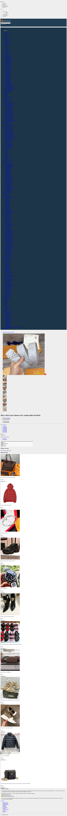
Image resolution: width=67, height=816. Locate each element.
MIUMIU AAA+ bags (9, 140)
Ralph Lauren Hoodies (9, 183)
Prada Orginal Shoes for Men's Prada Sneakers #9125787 (8, 560)
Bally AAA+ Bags (8, 141)
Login (6, 13)
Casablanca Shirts (8, 318)
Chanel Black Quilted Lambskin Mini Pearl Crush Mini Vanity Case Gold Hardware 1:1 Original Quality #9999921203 (15, 783)
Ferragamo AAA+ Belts (9, 106)
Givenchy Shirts (7, 323)
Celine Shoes (7, 289)
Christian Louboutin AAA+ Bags (10, 136)
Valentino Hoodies (8, 182)
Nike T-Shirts (7, 255)
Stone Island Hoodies (8, 181)
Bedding (6, 309)
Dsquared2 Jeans (8, 195)
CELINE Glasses (8, 80)
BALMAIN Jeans (8, 209)
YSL (6, 47)
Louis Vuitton (7, 32)
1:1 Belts (5, 101)
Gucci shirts (7, 316)
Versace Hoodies (8, 180)
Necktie (6, 306)
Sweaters (6, 155)
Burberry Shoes (7, 271)
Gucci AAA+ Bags (8, 124)
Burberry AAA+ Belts (9, 113)
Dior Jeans (7, 198)
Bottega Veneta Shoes (8, 287)
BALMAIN (7, 54)
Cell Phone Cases (8, 96)
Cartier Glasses (7, 70)
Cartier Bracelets (8, 307)
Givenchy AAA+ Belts (9, 116)
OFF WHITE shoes (8, 277)
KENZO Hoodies (8, 190)
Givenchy (6, 48)
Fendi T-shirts (7, 226)
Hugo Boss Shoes (8, 295)
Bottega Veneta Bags (8, 144)
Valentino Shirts (7, 322)
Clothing (5, 149)
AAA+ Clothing (5, 809)
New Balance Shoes (8, 293)
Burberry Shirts (7, 313)
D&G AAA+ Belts (8, 114)
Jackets (6, 154)
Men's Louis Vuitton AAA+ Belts (8, 332)
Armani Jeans (7, 201)
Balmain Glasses (8, 92)
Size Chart (4, 424)
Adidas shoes (7, 281)
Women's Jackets (8, 60)
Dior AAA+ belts (8, 107)
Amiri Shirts (7, 321)
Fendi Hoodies (7, 173)
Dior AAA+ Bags (8, 126)
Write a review (7, 436)
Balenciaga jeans (8, 207)
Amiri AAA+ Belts (8, 118)
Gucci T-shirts (7, 218)
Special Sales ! (5, 803)
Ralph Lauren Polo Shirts (9, 238)
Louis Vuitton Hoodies (9, 163)
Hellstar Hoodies (8, 178)
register (7, 450)
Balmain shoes (7, 280)
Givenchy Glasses (8, 90)
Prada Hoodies (7, 171)
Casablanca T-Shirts (8, 231)
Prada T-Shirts (7, 223)
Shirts (6, 156)
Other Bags (7, 143)
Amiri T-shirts (7, 221)
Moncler (6, 40)
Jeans (6, 152)
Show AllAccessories (6, 310)
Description (5, 438)
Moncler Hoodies (8, 167)
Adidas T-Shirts (7, 250)
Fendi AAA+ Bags (8, 131)
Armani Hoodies (8, 191)
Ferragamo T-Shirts (8, 254)
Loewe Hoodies (7, 176)
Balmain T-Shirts (8, 233)
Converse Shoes (7, 297)
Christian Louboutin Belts (9, 121)
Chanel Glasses (7, 73)
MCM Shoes (7, 294)
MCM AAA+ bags (8, 139)
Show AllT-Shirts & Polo (7, 258)
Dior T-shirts (7, 220)
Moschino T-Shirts (8, 247)
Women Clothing (6, 56)
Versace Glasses (7, 75)
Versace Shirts (7, 315)
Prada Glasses (7, 72)
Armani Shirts (7, 325)
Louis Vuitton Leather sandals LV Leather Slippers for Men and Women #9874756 (11, 644)
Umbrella (6, 308)
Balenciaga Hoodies (8, 166)
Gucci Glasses (7, 71)
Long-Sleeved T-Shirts (9, 160)
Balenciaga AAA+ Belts (9, 115)
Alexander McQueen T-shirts (10, 246)
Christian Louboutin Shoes (9, 276)
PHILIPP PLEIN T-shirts (9, 232)
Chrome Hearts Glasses (9, 83)
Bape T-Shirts (7, 252)
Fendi (6, 38)
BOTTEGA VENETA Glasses (10, 88)
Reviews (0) (5, 439)
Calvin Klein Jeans (8, 214)
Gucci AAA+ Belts (8, 103)
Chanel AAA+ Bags (8, 125)
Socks (6, 305)
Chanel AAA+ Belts (8, 110)
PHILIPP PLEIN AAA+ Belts (10, 120)
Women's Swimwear (8, 59)
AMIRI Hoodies (8, 168)
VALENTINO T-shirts (9, 240)
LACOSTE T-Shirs (8, 239)
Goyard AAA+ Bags (8, 135)
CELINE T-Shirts (8, 237)
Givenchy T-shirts (8, 230)
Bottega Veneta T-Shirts (9, 251)
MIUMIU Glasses (8, 78)
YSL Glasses (7, 77)
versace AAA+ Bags (8, 145)
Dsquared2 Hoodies (8, 177)
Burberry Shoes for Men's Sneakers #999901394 (7, 727)
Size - (3, 424)
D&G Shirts (7, 317)
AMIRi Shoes (7, 283)
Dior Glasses (7, 76)
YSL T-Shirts (7, 244)
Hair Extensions (7, 99)
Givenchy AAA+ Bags (9, 134)
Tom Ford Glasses (8, 74)
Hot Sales (5, 94)
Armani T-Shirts (7, 248)
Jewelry (6, 300)
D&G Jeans (7, 206)
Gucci (6, 33)
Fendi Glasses (7, 79)
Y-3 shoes (6, 292)
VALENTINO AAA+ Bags (9, 138)
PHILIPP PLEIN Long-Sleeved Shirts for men (13, 327)
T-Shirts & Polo (7, 150)
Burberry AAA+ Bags (9, 130)
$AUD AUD (4, 3)
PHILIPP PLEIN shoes (9, 284)
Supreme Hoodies (8, 186)
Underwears (7, 159)
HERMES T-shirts (8, 236)
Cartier (6, 52)
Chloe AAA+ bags (8, 147)
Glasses (5, 68)
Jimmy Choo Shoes (8, 290)
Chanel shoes (7, 263)
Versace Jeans (7, 208)
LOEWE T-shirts (8, 228)
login (4, 450)
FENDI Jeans (7, 204)
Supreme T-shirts (8, 253)
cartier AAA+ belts (8, 119)
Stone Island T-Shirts (8, 241)
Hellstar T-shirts (7, 227)
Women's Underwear (8, 64)
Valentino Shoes (7, 268)
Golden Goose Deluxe (9, 285)
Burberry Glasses (8, 84)
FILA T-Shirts (7, 256)
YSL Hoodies (7, 189)
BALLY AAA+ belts (8, 105)
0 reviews (2, 436)
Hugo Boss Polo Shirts (9, 235)
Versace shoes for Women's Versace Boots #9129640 (7, 616)
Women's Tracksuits (8, 57)
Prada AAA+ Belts (8, 112)
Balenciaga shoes (8, 270)
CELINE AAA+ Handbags (9, 132)
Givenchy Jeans (7, 210)
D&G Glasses (7, 82)
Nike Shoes (7, 273)
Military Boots (5, 802)
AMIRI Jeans (7, 194)
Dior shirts (7, 314)
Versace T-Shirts (8, 234)
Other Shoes (7, 267)
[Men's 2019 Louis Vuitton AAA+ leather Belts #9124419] (24, 374)
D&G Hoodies (7, 187)
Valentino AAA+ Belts (9, 111)
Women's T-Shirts (8, 63)
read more (2, 800)
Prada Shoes (7, 264)
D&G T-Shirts (7, 229)
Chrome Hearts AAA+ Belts (10, 117)
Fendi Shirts (7, 320)
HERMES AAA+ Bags (9, 133)
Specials (4, 805)
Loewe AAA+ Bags (8, 128)
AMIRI (6, 41)
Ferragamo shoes (8, 275)
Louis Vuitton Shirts (8, 312)
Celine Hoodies (7, 175)
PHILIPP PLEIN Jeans (9, 211)
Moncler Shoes (7, 286)
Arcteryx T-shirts (8, 257)
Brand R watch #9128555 (4, 588)
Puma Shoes (7, 288)
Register (6, 12)
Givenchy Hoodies (8, 174)
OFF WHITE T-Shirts (8, 225)
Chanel (6, 35)
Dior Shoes (7, 262)
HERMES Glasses (8, 85)
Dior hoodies (7, 170)
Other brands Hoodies (8, 172)
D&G (6, 46)
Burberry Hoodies (8, 169)
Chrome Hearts (7, 42)
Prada (6, 36)
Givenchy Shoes (8, 278)
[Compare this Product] (6, 509)
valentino (6, 49)
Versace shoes (7, 269)
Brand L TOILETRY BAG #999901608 (6, 672)
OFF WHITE (7, 44)
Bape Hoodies (7, 184)
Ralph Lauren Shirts (8, 326)
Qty (1, 433)
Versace (6, 43)
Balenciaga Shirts (8, 324)
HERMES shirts (8, 319)
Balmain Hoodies (8, 192)
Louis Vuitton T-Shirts (9, 217)
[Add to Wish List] (5, 509)
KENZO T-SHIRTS (8, 249)
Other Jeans (7, 200)
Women (6, 98)
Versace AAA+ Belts (8, 108)
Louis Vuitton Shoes (8, 260)
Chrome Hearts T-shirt (9, 224)
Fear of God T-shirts (8, 242)
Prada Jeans (7, 205)
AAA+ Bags (5, 807)
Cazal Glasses (7, 91)
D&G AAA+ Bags (8, 142)
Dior (6, 34)
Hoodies (5, 162)
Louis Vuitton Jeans (8, 196)
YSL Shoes (7, 274)
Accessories (5, 299)
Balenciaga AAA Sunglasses (10, 86)
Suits (6, 158)
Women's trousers (8, 66)
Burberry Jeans (7, 202)
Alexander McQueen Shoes (9, 279)
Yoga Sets (6, 65)
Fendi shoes (7, 265)
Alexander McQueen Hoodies (10, 188)
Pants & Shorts (7, 153)
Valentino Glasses (8, 87)
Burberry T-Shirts (8, 222)
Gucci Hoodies (7, 164)
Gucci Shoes (7, 261)
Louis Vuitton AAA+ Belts (9, 104)
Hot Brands (5, 31)
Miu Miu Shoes (7, 266)
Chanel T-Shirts (7, 243)
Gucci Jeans (7, 199)
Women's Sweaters (8, 58)
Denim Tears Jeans (8, 213)
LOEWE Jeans (7, 203)
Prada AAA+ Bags (8, 129)
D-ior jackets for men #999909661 (5, 755)
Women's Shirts (7, 62)
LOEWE (6, 45)
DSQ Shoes (7, 296)
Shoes (6, 97)
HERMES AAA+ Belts (9, 102)
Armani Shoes (7, 291)
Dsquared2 (7, 50)
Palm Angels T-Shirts (8, 245)
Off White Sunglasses (8, 89)
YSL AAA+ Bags (8, 127)
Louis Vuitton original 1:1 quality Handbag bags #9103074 (8, 477)
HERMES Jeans (8, 212)
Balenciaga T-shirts (8, 219)
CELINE (6, 51)
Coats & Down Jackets (9, 157)
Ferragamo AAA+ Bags (9, 146)
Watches (5, 329)
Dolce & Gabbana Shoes (9, 272)
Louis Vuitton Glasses (8, 69)
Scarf (6, 304)
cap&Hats (6, 302)
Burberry (6, 37)
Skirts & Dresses (8, 61)
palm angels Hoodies (8, 185)
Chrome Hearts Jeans (8, 197)
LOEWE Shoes (7, 282)
